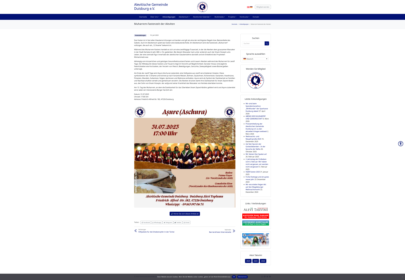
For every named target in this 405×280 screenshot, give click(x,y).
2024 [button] (248, 261)
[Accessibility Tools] (400, 143)
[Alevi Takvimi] (255, 209)
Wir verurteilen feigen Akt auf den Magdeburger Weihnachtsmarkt (256, 187)
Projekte (231, 17)
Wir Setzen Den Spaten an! (256, 154)
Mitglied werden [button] (262, 7)
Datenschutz (242, 277)
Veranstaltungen (140, 35)
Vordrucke (244, 17)
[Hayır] (402, 277)
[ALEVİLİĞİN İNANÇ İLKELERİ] (255, 216)
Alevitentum (183, 17)
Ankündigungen (169, 17)
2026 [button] (263, 261)
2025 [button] (256, 261)
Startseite (143, 17)
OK (234, 277)
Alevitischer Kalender (201, 17)
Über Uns (154, 17)
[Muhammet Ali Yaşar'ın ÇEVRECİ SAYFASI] (255, 223)
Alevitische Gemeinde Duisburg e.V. (151, 6)
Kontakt (256, 17)
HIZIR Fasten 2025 (253, 172)
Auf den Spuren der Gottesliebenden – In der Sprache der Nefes (255, 146)
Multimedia (219, 17)
